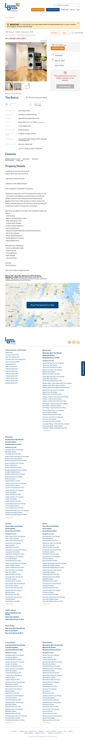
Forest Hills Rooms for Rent (13, 560)
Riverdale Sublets (47, 538)
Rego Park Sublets (10, 572)
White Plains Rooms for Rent (50, 673)
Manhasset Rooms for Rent (13, 706)
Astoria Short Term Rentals (13, 543)
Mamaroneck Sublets (48, 718)
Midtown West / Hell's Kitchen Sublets (53, 385)
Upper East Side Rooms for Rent (51, 367)
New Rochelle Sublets (48, 664)
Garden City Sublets (11, 664)
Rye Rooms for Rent (48, 693)
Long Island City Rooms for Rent (14, 554)
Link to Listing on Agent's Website (30, 148)
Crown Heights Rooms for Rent (14, 508)
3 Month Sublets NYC (11, 373)
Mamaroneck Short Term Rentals (52, 716)
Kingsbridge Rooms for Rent (50, 574)
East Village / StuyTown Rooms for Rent (54, 407)
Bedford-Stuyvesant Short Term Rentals (17, 456)
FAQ (65, 731)
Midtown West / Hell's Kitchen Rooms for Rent (55, 387)
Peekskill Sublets (47, 684)
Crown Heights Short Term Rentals (15, 503)
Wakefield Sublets (47, 579)
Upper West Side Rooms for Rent (52, 381)
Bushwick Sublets (10, 479)
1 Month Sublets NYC (11, 369)
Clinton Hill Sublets (10, 492)
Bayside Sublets (10, 592)
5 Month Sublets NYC (11, 378)
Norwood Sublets (47, 558)
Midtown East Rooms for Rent (51, 374)
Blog (60, 731)
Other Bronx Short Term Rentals (51, 543)
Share (55, 33)
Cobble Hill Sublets (11, 499)
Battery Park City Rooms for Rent (52, 394)
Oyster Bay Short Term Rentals (14, 669)
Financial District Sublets (49, 412)
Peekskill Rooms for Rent (49, 686)
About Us (32, 731)
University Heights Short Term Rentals (53, 597)
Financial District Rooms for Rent (51, 414)
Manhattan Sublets (48, 355)
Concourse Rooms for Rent (50, 594)
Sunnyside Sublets (10, 579)
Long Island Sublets (11, 647)
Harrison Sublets (47, 711)
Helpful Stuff (65, 9)
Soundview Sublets (48, 585)
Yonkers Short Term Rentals (50, 655)
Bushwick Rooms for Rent (12, 481)
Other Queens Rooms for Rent (14, 540)
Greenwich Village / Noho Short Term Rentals (55, 424)
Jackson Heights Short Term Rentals (15, 563)
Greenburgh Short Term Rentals (51, 696)
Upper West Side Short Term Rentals (53, 376)
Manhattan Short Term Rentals (52, 353)
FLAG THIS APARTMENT (14, 93)
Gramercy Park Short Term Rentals (52, 417)
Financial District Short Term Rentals (53, 410)
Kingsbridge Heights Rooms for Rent (53, 567)
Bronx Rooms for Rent (49, 531)
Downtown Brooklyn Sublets (13, 512)
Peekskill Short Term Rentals (50, 682)
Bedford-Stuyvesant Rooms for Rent (16, 460)
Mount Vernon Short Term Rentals (52, 675)
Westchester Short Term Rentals (52, 645)
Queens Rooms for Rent (12, 531)
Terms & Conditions (55, 733)
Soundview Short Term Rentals (51, 583)
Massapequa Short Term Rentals (15, 682)
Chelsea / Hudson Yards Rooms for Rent (54, 401)
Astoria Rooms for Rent (12, 547)
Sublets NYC (9, 352)
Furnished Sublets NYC (12, 355)
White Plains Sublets (48, 671)
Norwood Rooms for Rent (49, 560)
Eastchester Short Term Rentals (51, 702)
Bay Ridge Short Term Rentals (14, 450)
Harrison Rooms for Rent (49, 713)
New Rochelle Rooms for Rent (51, 666)
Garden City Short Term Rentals (14, 662)
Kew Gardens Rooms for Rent (14, 588)
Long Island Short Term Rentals (15, 645)
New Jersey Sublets (11, 630)
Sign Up (72, 9)
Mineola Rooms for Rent (12, 693)
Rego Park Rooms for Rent (13, 574)
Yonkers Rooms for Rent (49, 659)
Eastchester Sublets (48, 704)
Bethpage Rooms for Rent (12, 713)
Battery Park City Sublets (49, 392)
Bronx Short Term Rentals (50, 526)
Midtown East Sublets (48, 372)
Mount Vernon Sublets (48, 677)
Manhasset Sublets (10, 704)
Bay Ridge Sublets (10, 452)
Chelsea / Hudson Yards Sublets (51, 399)
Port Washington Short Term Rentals (16, 716)
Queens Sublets (10, 528)
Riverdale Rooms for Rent (50, 540)
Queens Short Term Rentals (14, 526)
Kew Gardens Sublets (11, 585)
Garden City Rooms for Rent (13, 666)
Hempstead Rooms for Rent (13, 659)
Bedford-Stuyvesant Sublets (13, 458)
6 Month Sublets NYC (11, 380)
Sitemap (41, 731)
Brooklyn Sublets (10, 442)
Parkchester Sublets (48, 552)
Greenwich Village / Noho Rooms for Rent (54, 428)
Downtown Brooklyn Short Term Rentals (17, 510)
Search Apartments (38, 9)
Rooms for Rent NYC (11, 366)
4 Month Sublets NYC (11, 376)
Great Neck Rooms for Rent (13, 700)
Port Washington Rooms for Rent (14, 720)
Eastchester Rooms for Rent (50, 706)
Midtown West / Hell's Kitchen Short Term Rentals (57, 383)
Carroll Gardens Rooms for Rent (14, 487)
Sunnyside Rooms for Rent (13, 581)
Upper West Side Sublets (49, 378)
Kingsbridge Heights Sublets (51, 565)
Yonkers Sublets (47, 657)
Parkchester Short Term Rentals (51, 550)
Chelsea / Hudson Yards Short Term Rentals (55, 397)
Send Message (65, 86)
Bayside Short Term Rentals (13, 590)
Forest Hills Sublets (11, 558)
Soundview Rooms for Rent (50, 588)
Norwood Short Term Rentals (51, 556)
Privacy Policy (41, 733)
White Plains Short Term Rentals (51, 669)
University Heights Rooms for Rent (52, 601)
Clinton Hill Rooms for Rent (13, 494)
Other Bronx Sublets (48, 545)
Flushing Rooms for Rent (12, 601)
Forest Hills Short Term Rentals (14, 556)
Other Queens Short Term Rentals (15, 536)
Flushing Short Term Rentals (13, 597)
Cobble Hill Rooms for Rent (13, 501)
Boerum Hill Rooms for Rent (13, 467)
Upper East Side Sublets (49, 365)
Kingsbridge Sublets (48, 572)
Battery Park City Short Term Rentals (53, 390)
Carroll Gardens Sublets (12, 485)
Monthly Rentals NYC (11, 383)
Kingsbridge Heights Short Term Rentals (54, 563)
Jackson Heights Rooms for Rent (14, 567)
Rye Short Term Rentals (49, 689)
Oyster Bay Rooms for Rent (13, 673)
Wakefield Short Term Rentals (51, 577)
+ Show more (46, 430)
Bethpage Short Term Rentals (14, 709)
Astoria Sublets (9, 545)
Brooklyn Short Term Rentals (14, 439)
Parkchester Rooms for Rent (50, 554)
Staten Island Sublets (12, 617)
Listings (14, 731)
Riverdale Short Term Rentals (51, 536)
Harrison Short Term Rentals (50, 709)
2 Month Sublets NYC (11, 371)
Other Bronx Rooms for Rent (50, 547)
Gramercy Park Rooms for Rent (51, 421)
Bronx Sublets (47, 528)
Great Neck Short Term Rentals (14, 696)
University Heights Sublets (50, 599)
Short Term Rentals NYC (12, 357)
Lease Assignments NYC (12, 362)
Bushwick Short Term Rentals (13, 477)
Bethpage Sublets (10, 711)
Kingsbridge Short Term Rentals (51, 570)
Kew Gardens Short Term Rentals (15, 583)
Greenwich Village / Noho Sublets (52, 426)
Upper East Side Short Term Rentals (53, 363)
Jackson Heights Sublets (12, 565)
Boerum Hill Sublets (11, 465)
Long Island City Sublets (12, 552)
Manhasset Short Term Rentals (14, 702)
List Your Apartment (53, 9)
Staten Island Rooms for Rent (14, 619)
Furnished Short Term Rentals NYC (15, 359)
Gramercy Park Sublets (49, 419)
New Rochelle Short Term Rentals (52, 662)
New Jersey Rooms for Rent (14, 633)
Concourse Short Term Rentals (51, 590)
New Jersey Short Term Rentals (15, 628)
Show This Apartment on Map (42, 305)
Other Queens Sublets (11, 538)
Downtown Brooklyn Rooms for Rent (15, 514)
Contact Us (23, 731)
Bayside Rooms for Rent (12, 594)
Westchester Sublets (49, 647)
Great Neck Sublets (11, 698)
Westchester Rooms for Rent (51, 650)
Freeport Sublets (10, 677)
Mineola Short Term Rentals (13, 689)
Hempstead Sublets (11, 657)
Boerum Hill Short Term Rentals (14, 463)
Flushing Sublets (10, 599)
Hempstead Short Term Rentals (14, 655)
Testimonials (28, 733)
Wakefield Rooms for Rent (50, 581)
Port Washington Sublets (12, 718)
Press (71, 731)
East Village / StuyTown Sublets (51, 405)
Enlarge (43, 40)
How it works (51, 731)
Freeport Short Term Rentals (13, 675)
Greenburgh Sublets (48, 698)
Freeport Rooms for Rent (12, 679)
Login (78, 9)
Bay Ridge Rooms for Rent (13, 454)
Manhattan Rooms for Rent (51, 358)
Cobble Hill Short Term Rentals (14, 497)
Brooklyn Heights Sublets (12, 472)
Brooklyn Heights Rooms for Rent (15, 474)
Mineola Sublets (10, 691)
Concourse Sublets (48, 592)
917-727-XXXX (35, 122)
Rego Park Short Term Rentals (14, 570)
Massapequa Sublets (11, 684)
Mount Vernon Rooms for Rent (51, 679)
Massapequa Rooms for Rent (13, 686)
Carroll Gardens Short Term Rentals (15, 483)
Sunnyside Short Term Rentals (14, 577)
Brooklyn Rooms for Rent (13, 444)
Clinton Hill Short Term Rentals (14, 490)
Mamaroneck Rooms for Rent (51, 720)
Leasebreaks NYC (10, 364)
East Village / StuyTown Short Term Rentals (55, 403)
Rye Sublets (46, 691)
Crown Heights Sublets (12, 506)
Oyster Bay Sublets (11, 671)
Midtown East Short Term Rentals (52, 370)
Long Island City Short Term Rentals (15, 550)
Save (64, 33)
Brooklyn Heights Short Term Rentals (16, 470)
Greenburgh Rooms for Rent (50, 700)
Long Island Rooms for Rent (14, 650)
